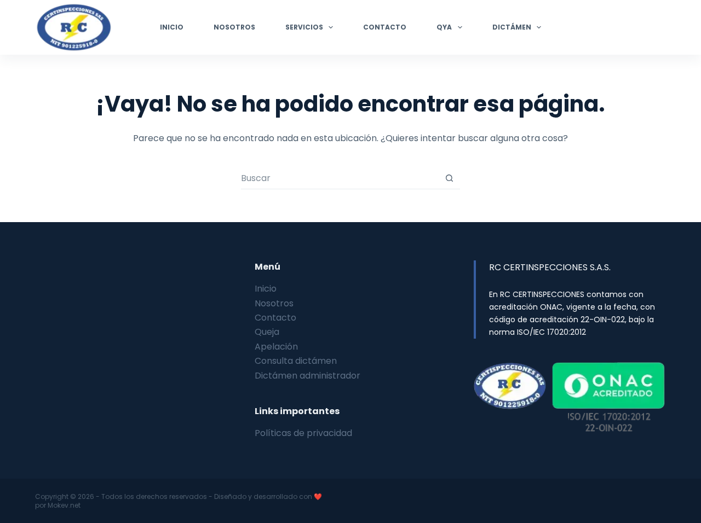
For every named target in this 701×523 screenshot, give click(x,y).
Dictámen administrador (307, 375)
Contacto (384, 27)
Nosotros (234, 27)
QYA (444, 27)
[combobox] (340, 178)
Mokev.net (64, 505)
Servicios (304, 27)
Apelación (276, 346)
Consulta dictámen (296, 361)
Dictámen (511, 27)
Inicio (171, 27)
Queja (267, 332)
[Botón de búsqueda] (449, 178)
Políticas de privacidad (303, 433)
